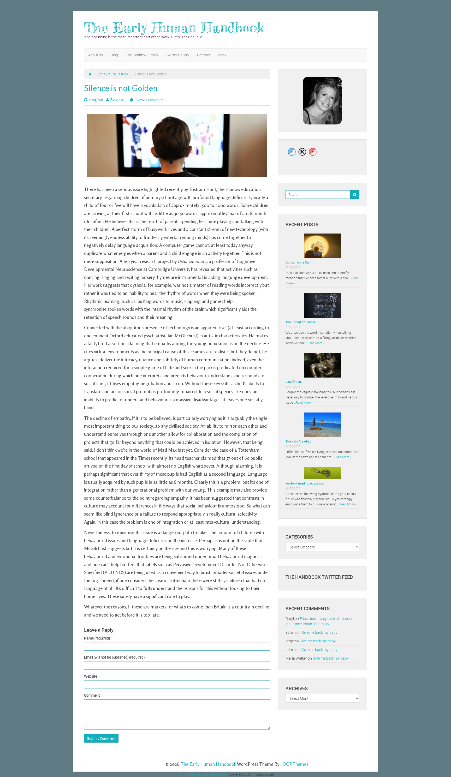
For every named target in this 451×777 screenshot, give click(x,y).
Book (222, 54)
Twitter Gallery (177, 54)
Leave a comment (149, 100)
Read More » (315, 343)
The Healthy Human (142, 54)
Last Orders (294, 381)
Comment (92, 695)
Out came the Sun (298, 262)
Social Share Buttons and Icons (202, 774)
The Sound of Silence (301, 322)
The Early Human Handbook (174, 27)
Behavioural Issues (112, 73)
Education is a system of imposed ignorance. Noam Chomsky (320, 621)
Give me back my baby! (319, 632)
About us (95, 54)
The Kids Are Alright (299, 441)
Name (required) (97, 638)
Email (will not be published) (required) (114, 657)
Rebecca (117, 100)
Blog (114, 54)
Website (90, 676)
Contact (203, 54)
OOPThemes (295, 764)
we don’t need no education (305, 483)
